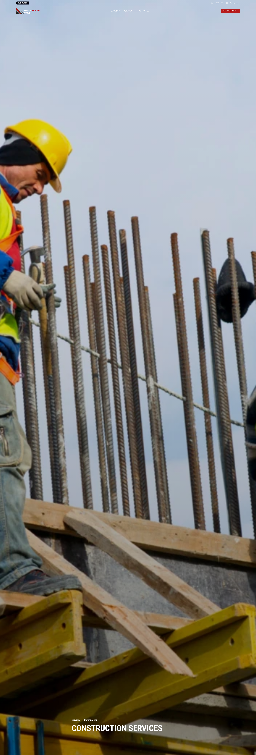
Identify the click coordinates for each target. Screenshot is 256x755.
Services (128, 11)
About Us (115, 11)
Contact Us (143, 11)
